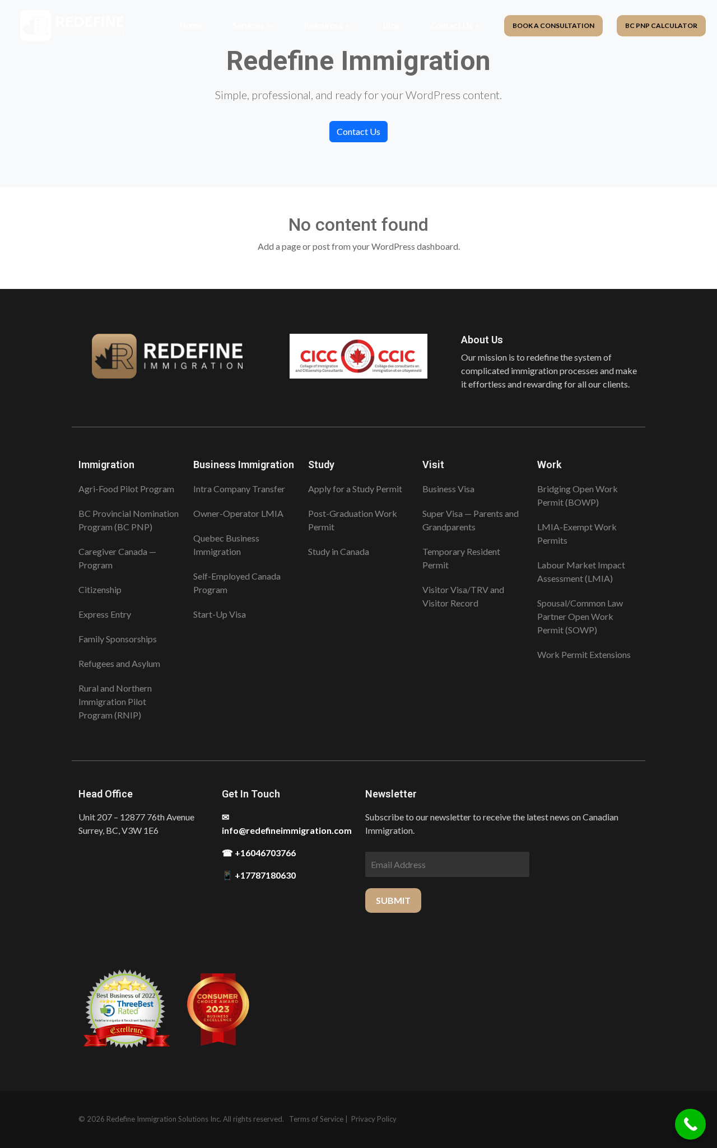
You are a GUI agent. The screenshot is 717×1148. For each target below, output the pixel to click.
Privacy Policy (374, 1118)
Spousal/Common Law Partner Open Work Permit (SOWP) (580, 616)
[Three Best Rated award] (125, 1009)
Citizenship (100, 589)
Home (191, 25)
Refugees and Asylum (119, 663)
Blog (391, 25)
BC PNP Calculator (661, 25)
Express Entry (104, 614)
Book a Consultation (553, 25)
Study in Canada (338, 551)
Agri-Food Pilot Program (126, 488)
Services (247, 25)
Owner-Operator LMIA (238, 513)
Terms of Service (316, 1118)
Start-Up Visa (219, 614)
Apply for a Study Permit (355, 488)
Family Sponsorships (117, 638)
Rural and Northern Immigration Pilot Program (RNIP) (115, 701)
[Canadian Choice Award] (218, 1009)
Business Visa (448, 488)
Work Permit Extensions (584, 654)
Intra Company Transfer (239, 488)
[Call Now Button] (690, 1124)
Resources (323, 25)
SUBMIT (393, 900)
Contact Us (451, 25)
